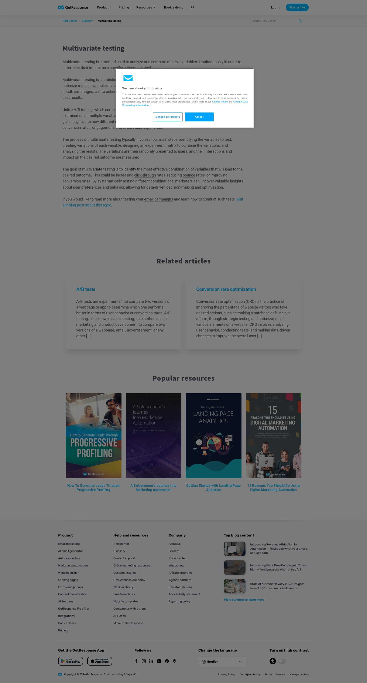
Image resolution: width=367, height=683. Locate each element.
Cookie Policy (220, 101)
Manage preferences (167, 116)
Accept (199, 116)
